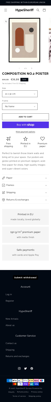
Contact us (11, 343)
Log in (9, 294)
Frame (5, 101)
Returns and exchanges (17, 356)
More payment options (25, 132)
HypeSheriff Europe (24, 388)
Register (10, 301)
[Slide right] (32, 68)
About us (10, 325)
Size (4, 88)
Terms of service (19, 396)
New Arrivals (12, 319)
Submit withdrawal (25, 277)
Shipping (10, 350)
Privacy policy (37, 392)
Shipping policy (35, 396)
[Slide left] (19, 68)
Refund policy (22, 392)
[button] (6, 10)
